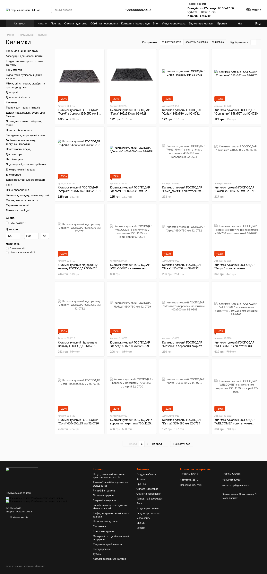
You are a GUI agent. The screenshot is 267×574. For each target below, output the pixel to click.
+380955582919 (138, 10)
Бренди (222, 23)
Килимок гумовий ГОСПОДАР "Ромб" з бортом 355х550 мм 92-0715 (79, 113)
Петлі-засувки (14, 159)
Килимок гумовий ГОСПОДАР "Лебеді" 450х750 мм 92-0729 (130, 344)
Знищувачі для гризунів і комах (25, 135)
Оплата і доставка (75, 23)
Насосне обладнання (105, 521)
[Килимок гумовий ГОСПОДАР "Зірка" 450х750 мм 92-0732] (184, 231)
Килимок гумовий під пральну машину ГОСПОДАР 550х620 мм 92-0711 (78, 268)
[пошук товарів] (110, 10)
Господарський (101, 549)
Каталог (43, 23)
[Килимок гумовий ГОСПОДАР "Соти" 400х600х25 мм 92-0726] (79, 386)
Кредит (140, 527)
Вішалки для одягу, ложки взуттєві (27, 194)
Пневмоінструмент (104, 495)
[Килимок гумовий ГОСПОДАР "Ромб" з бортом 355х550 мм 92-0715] (79, 76)
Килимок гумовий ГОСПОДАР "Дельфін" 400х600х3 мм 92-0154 (130, 191)
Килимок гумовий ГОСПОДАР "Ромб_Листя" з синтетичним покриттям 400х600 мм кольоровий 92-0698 (182, 193)
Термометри (14, 69)
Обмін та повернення (104, 23)
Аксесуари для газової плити (24, 55)
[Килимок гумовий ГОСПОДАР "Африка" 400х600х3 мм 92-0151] (79, 154)
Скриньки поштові (17, 205)
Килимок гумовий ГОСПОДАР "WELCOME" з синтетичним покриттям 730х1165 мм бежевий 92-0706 (234, 348)
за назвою (218, 41)
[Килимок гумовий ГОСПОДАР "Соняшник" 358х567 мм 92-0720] (236, 76)
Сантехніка (99, 526)
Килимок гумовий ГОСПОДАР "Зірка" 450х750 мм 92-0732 (182, 266)
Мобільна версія (18, 517)
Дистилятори (14, 154)
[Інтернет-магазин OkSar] (22, 476)
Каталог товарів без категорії (110, 558)
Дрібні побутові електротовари (25, 179)
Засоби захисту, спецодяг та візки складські (110, 507)
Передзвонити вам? (191, 485)
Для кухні (12, 92)
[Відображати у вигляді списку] (258, 42)
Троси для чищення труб (22, 50)
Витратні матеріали (104, 500)
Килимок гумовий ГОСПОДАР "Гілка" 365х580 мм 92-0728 (130, 111)
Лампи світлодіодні (18, 210)
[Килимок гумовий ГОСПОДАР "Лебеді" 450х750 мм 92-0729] (132, 308)
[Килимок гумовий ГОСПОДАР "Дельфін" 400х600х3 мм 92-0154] (132, 154)
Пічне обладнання (17, 189)
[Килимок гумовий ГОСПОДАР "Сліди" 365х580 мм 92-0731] (184, 76)
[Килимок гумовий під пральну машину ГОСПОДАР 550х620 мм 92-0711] (79, 231)
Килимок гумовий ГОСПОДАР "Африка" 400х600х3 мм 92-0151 (79, 189)
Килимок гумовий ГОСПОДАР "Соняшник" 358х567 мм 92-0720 (236, 111)
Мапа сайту (143, 518)
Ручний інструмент (104, 490)
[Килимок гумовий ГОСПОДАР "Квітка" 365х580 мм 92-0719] (184, 386)
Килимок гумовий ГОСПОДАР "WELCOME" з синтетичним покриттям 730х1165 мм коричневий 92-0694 (130, 270)
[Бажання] (176, 10)
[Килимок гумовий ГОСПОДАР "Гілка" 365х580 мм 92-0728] (132, 76)
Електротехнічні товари (21, 169)
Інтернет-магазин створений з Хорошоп (25, 566)
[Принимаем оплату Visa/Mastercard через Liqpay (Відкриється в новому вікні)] (34, 498)
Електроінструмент (104, 531)
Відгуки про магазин (201, 23)
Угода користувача (173, 23)
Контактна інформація (135, 23)
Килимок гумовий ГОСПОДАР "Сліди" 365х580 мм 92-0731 (182, 111)
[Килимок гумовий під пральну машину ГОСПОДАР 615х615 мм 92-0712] (79, 308)
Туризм (97, 553)
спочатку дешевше (196, 41)
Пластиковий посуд (18, 149)
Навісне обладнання (19, 130)
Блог (156, 23)
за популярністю (171, 41)
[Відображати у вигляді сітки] (253, 42)
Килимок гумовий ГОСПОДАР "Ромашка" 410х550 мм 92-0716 (235, 189)
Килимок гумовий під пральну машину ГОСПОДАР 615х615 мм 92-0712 (78, 346)
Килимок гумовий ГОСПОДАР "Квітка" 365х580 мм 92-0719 (182, 421)
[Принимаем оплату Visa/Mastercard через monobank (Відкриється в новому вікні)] (36, 501)
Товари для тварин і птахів (23, 107)
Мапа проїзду (229, 498)
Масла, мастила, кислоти (22, 200)
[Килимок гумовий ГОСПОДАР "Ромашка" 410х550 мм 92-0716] (236, 154)
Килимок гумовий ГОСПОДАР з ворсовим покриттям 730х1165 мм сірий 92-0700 (131, 423)
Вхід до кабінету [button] (146, 474)
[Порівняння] (165, 10)
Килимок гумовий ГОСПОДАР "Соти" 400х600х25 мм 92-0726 (78, 421)
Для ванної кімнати (18, 97)
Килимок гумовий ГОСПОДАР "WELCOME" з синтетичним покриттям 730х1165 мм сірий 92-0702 (234, 425)
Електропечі (13, 174)
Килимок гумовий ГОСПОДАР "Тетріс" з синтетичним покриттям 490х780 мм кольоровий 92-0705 (234, 270)
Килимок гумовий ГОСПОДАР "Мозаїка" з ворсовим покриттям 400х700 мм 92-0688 (183, 346)
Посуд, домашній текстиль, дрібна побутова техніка (109, 476)
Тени (9, 184)
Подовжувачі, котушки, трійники (26, 164)
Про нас (56, 23)
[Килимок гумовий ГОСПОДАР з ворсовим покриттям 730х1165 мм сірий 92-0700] (132, 386)
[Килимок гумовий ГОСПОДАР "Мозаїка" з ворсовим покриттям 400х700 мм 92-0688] (184, 308)
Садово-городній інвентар (108, 544)
